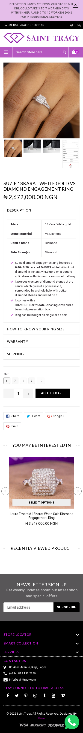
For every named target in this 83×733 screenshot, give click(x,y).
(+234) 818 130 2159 (30, 25)
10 (40, 380)
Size (6, 374)
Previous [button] (5, 491)
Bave (41, 718)
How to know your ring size (36, 329)
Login (71, 25)
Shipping (15, 354)
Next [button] (78, 491)
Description (19, 210)
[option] (13, 150)
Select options (41, 502)
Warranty (17, 341)
